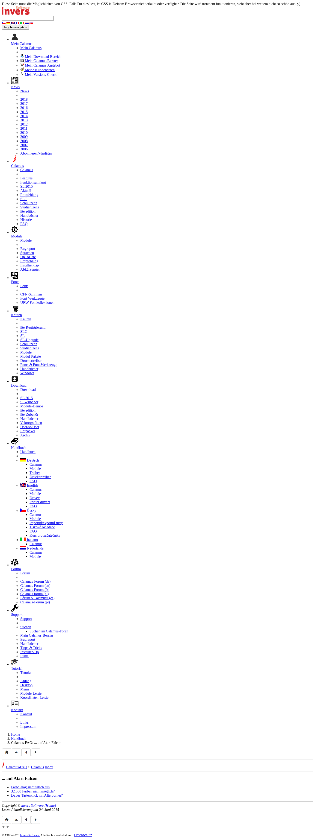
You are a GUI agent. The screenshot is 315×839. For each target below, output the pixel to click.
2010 (24, 132)
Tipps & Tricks (31, 648)
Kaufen (25, 319)
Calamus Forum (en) (35, 586)
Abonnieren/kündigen (36, 153)
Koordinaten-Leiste (34, 697)
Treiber (35, 473)
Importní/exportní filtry (46, 523)
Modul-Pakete (30, 356)
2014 (24, 116)
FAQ (24, 224)
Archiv (25, 435)
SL (22, 336)
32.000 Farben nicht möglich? (33, 791)
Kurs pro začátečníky (45, 535)
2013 (24, 120)
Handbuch (28, 452)
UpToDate (28, 257)
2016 (24, 108)
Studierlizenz (29, 207)
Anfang (25, 681)
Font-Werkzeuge (32, 298)
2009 (24, 137)
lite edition (28, 211)
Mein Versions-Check (40, 74)
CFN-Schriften (31, 294)
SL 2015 (26, 186)
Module (26, 240)
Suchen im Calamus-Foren (49, 631)
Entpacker (27, 431)
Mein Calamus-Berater (41, 61)
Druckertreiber (31, 360)
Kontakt (26, 714)
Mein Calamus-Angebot (42, 65)
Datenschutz (83, 835)
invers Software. (30, 835)
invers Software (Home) (38, 805)
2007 (24, 145)
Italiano (32, 540)
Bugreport (27, 249)
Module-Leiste (31, 693)
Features (26, 178)
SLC (23, 199)
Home (15, 734)
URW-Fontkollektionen (37, 302)
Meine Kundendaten (39, 70)
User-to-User (29, 427)
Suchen (25, 627)
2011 (23, 128)
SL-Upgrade (29, 340)
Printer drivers (40, 502)
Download (28, 390)
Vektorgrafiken (31, 423)
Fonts (24, 286)
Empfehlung (29, 195)
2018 (24, 99)
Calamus (26, 170)
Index (49, 767)
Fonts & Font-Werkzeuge (38, 365)
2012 (24, 124)
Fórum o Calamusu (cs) (37, 598)
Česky (31, 510)
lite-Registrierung (32, 327)
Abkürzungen (30, 269)
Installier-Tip (29, 265)
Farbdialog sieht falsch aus (30, 787)
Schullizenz (28, 203)
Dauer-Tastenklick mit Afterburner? (37, 795)
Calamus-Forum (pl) (35, 602)
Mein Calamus (31, 48)
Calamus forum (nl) (34, 594)
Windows (27, 373)
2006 (24, 149)
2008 (24, 141)
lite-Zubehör (29, 414)
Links (24, 722)
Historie (26, 220)
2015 (24, 112)
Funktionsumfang (33, 182)
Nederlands (35, 548)
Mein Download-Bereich (42, 56)
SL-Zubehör (29, 402)
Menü (24, 689)
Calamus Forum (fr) (34, 590)
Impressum (28, 726)
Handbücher (29, 215)
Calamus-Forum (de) (35, 581)
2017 (24, 103)
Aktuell (25, 191)
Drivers (35, 498)
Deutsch (32, 460)
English (32, 485)
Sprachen (27, 253)
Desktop (26, 685)
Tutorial (26, 673)
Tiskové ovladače (42, 527)
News (24, 91)
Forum (25, 573)
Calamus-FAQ (16, 767)
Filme (24, 656)
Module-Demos (31, 406)
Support (26, 619)
